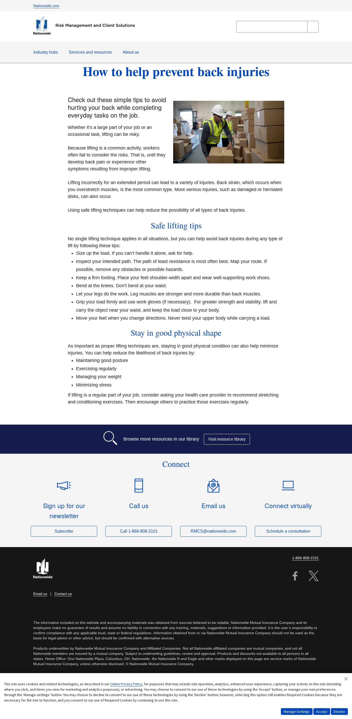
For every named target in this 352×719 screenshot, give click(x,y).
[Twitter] (313, 577)
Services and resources (90, 52)
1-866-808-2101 (305, 558)
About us (131, 52)
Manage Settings (297, 711)
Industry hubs (45, 52)
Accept (321, 711)
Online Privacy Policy (126, 684)
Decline (339, 711)
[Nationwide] (46, 569)
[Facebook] (295, 577)
